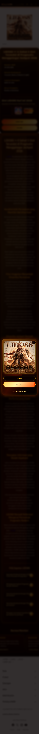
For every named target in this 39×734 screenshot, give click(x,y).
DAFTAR (19, 384)
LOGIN (19, 378)
